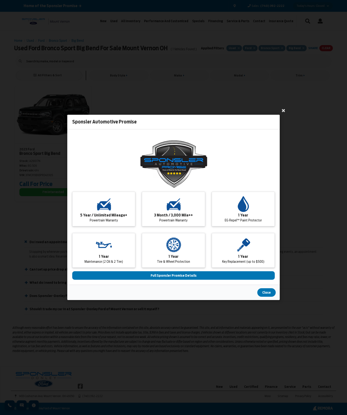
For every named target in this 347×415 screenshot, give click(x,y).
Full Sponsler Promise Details (174, 276)
